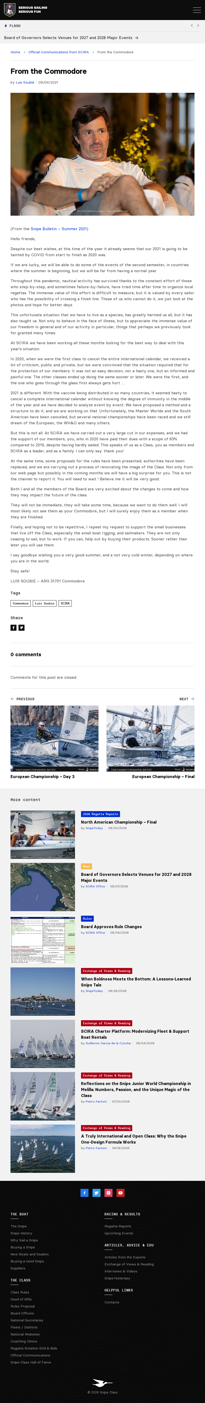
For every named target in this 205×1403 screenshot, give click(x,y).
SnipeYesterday (117, 1278)
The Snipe (18, 1226)
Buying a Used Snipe (27, 1261)
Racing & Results (122, 1214)
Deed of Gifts (21, 1299)
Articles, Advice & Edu (129, 1245)
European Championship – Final (163, 776)
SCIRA (65, 603)
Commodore (20, 603)
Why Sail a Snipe (24, 1240)
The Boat (19, 1214)
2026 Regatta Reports (100, 814)
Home (15, 52)
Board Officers (22, 1313)
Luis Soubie (44, 603)
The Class (20, 1280)
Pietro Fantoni (96, 1101)
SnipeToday (94, 828)
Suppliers (17, 1268)
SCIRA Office (95, 886)
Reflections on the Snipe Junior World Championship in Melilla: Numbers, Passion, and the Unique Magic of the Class (136, 1089)
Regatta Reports (117, 1226)
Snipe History (21, 1233)
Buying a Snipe (22, 1247)
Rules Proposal (22, 1306)
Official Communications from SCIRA (58, 52)
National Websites (25, 1334)
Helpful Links (118, 1290)
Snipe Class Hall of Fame (30, 1362)
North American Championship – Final (118, 822)
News (86, 866)
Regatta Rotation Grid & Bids (33, 1348)
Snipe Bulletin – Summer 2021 (59, 228)
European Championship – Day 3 (42, 776)
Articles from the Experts (125, 1257)
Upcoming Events (118, 1233)
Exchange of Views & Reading (106, 971)
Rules (87, 918)
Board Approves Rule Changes (111, 926)
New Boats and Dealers (29, 1254)
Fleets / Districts (24, 1327)
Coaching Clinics (23, 1341)
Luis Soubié (25, 82)
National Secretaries (26, 1320)
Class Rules (19, 1292)
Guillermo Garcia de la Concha (108, 1043)
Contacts (111, 1302)
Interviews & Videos (120, 1271)
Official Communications (30, 1355)
